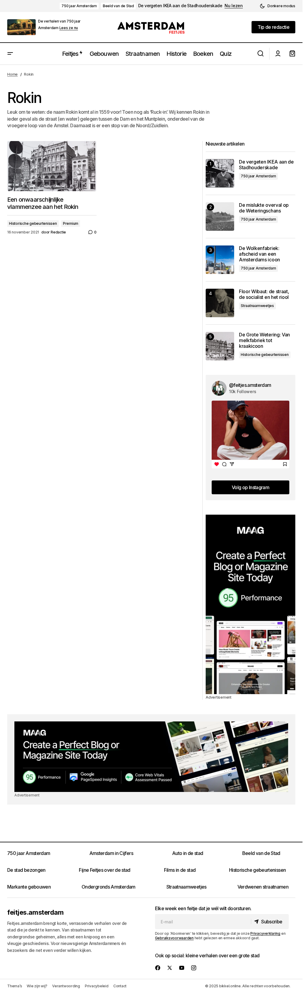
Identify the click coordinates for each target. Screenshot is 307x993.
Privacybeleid (97, 986)
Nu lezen (234, 5)
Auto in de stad (187, 853)
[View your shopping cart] (292, 54)
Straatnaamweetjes (257, 305)
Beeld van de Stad (118, 6)
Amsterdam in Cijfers (111, 853)
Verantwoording (66, 986)
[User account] (278, 54)
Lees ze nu (68, 28)
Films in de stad (180, 870)
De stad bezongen (26, 870)
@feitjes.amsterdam (250, 385)
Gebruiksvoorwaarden (174, 938)
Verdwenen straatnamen (263, 887)
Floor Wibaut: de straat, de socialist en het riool (264, 294)
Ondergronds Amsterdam (109, 887)
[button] (277, 6)
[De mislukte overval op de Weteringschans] (220, 216)
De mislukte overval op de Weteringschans (264, 208)
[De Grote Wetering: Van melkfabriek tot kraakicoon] (220, 346)
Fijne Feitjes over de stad (104, 870)
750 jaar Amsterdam (79, 6)
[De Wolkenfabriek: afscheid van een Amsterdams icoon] (220, 259)
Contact (120, 986)
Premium (70, 223)
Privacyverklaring (265, 933)
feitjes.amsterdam (35, 912)
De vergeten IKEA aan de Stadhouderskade (180, 5)
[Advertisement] (250, 604)
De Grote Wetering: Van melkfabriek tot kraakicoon (264, 340)
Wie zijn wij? (37, 986)
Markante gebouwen (29, 887)
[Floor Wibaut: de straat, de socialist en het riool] (220, 303)
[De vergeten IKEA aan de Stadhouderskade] (220, 173)
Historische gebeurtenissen (33, 223)
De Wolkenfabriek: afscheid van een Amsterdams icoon (259, 254)
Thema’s (14, 986)
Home (12, 74)
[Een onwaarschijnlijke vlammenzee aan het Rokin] (52, 166)
